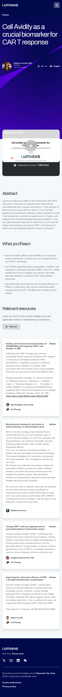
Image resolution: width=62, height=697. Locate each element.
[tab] (31, 165)
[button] (57, 5)
